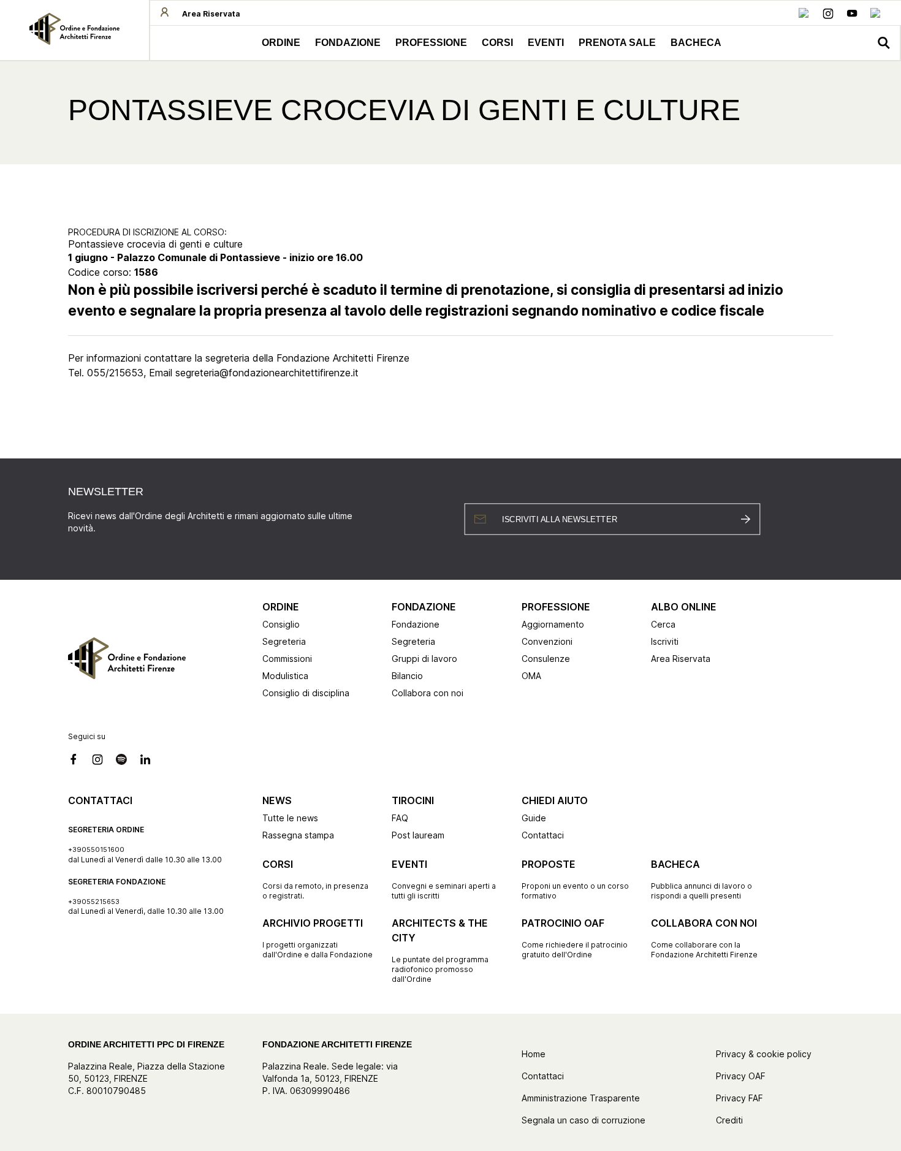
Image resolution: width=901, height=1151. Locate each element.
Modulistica (285, 675)
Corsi (497, 42)
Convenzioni (547, 641)
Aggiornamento (553, 624)
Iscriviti (665, 641)
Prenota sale (617, 42)
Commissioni (287, 658)
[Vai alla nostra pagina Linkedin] (875, 15)
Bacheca (696, 42)
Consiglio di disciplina (305, 693)
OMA (531, 675)
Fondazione (348, 42)
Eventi (546, 42)
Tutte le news (290, 818)
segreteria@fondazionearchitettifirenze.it (267, 373)
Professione (431, 42)
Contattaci (543, 835)
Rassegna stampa (298, 835)
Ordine (281, 42)
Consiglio (281, 624)
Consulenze (546, 658)
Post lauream (418, 835)
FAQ (400, 818)
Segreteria (284, 641)
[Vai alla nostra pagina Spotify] (121, 761)
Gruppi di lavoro (424, 658)
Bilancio (407, 675)
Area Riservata (680, 658)
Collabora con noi (427, 693)
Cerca (663, 624)
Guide (534, 818)
